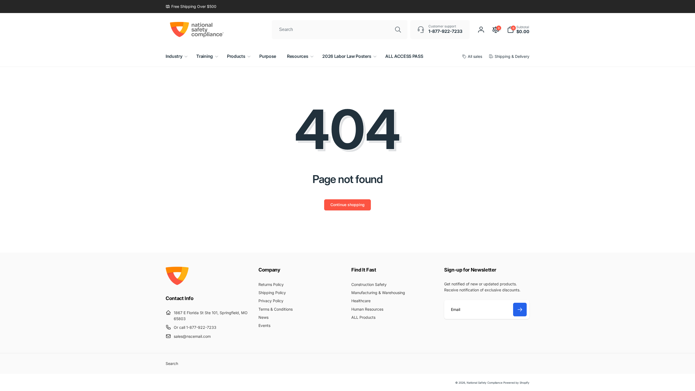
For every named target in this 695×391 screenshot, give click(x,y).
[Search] (398, 29)
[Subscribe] (520, 309)
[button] (518, 30)
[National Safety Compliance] (177, 283)
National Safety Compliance (485, 382)
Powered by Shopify (516, 382)
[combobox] (339, 29)
